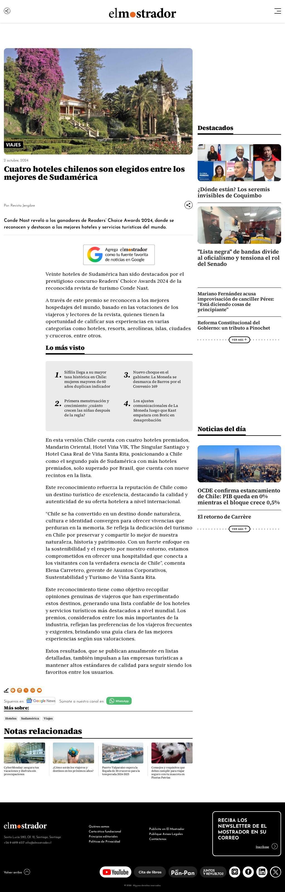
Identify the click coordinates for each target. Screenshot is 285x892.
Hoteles (10, 718)
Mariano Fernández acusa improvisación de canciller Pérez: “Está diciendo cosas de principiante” (236, 302)
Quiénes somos (99, 826)
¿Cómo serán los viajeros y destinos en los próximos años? (73, 769)
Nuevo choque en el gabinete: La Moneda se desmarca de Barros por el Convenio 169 (157, 379)
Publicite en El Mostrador (166, 828)
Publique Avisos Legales (166, 833)
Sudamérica (30, 718)
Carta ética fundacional (105, 831)
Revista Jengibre (23, 205)
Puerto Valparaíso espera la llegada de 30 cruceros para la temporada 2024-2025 (121, 771)
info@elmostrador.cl (38, 842)
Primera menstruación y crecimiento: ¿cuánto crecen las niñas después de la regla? (87, 408)
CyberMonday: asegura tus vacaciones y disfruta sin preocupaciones (21, 771)
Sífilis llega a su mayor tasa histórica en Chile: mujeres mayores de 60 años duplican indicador (87, 379)
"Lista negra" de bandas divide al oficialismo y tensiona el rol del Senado (239, 257)
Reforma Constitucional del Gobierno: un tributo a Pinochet (234, 325)
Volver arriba (13, 872)
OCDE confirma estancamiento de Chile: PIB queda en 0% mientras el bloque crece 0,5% (239, 496)
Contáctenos (157, 838)
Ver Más (237, 339)
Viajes (48, 718)
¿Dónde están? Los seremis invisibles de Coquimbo (234, 192)
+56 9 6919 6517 (14, 842)
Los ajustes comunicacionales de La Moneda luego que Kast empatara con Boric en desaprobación (155, 410)
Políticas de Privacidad (104, 841)
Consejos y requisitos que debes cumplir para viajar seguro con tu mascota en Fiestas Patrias (168, 772)
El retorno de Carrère (224, 516)
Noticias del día (222, 428)
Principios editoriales (103, 836)
